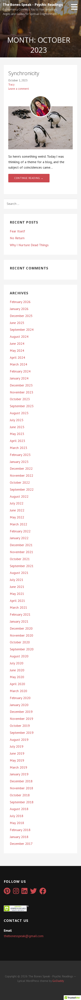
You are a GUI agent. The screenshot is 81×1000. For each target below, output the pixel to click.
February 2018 (20, 830)
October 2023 (20, 399)
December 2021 (21, 545)
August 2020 (19, 656)
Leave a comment (18, 88)
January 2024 (19, 378)
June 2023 (17, 427)
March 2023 (18, 448)
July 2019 (16, 746)
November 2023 (21, 392)
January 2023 (19, 462)
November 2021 (21, 552)
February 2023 (20, 455)
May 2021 (17, 593)
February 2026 (20, 302)
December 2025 (21, 316)
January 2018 (19, 837)
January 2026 (19, 309)
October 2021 (20, 559)
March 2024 (18, 364)
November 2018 (21, 788)
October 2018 (20, 795)
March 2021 (18, 607)
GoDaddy (58, 981)
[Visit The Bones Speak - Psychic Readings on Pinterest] (7, 892)
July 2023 (16, 420)
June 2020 (17, 670)
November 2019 (21, 718)
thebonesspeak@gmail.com (24, 936)
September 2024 (22, 329)
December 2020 (21, 628)
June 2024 (17, 343)
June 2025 (17, 323)
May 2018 (17, 823)
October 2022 (20, 482)
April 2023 (17, 441)
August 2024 (19, 336)
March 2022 (18, 524)
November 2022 (21, 475)
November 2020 (21, 635)
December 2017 (21, 843)
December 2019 (21, 711)
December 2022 (21, 468)
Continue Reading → (29, 178)
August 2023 (19, 413)
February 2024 (20, 371)
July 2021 (16, 579)
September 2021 (22, 566)
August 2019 (19, 739)
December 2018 (21, 781)
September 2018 (22, 802)
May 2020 (17, 677)
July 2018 (16, 816)
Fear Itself (17, 231)
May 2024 (17, 350)
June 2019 (17, 753)
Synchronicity (23, 73)
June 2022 (17, 510)
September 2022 (22, 489)
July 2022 (16, 503)
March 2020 (18, 691)
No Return (17, 238)
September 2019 (22, 732)
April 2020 (17, 684)
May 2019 (17, 760)
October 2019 (20, 725)
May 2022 (17, 517)
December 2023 (21, 385)
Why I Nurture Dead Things (29, 245)
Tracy (11, 84)
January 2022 (19, 538)
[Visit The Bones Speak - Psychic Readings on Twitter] (33, 892)
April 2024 (17, 357)
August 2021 (19, 573)
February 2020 (20, 698)
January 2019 (19, 774)
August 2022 (19, 496)
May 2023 (17, 434)
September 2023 (22, 406)
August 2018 (19, 809)
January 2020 (19, 705)
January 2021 (19, 621)
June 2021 (17, 586)
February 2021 (20, 614)
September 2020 (22, 649)
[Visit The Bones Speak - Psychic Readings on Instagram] (16, 892)
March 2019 (18, 767)
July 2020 (16, 663)
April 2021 (17, 600)
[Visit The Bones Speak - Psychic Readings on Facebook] (42, 892)
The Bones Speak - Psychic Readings (33, 4)
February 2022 (20, 531)
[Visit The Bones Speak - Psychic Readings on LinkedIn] (24, 892)
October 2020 (20, 642)
